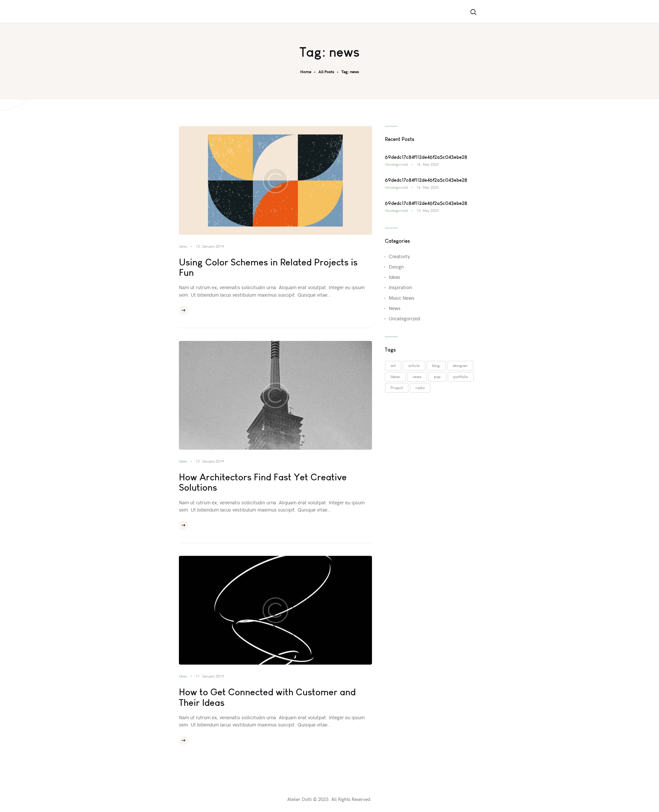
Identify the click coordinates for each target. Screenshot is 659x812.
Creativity (399, 256)
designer (460, 365)
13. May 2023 (428, 210)
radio (420, 387)
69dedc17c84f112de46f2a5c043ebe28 (426, 157)
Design (396, 266)
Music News (401, 297)
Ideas (183, 246)
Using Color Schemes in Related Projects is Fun (268, 267)
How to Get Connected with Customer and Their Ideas (267, 697)
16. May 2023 (428, 164)
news (417, 376)
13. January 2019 (210, 246)
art (393, 365)
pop (437, 376)
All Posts (326, 71)
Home (305, 71)
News (395, 308)
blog (436, 365)
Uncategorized (396, 164)
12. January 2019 (210, 461)
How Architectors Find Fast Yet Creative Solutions (263, 482)
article (414, 365)
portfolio (460, 376)
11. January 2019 (210, 676)
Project (397, 387)
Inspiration (400, 287)
